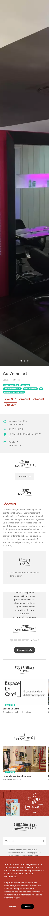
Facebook (13, 445)
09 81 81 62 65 (16, 429)
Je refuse (12, 907)
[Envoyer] (42, 841)
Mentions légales (12, 897)
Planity (11, 442)
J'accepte (27, 907)
